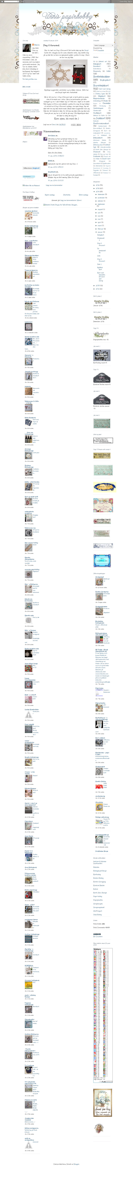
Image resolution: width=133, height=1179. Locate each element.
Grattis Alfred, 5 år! (36, 856)
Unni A (54, 125)
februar (101, 229)
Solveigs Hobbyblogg (29, 450)
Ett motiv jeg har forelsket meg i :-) (36, 1039)
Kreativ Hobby (100, 781)
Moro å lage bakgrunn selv (36, 439)
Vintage (95, 175)
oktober (101, 201)
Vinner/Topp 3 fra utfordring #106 (106, 822)
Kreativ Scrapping (101, 592)
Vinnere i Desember (106, 691)
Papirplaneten (100, 703)
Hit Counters (97, 937)
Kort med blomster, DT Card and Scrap (101, 277)
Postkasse (96, 156)
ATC (34, 982)
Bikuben (96, 867)
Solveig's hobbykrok (32, 980)
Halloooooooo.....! (30, 1122)
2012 (98, 289)
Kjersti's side (29, 615)
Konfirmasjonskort (36, 604)
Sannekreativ (29, 1019)
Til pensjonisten (101, 251)
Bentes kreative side (32, 337)
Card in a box (101, 91)
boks (108, 71)
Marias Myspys (30, 788)
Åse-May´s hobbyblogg (29, 950)
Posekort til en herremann (36, 971)
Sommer (35, 1142)
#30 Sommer (106, 706)
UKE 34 (35, 228)
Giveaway (102, 106)
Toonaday (105, 168)
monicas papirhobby (32, 569)
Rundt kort (106, 159)
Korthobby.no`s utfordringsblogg (101, 718)
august (100, 209)
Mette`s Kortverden (32, 482)
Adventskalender (36, 214)
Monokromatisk (105, 147)
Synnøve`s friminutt (29, 356)
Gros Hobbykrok (31, 867)
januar (100, 232)
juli (99, 213)
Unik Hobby (97, 915)
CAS (109, 91)
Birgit (86, 50)
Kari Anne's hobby (31, 543)
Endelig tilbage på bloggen (36, 501)
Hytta (103, 115)
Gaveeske (106, 103)
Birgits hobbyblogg (32, 757)
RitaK (50, 161)
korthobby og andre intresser (32, 286)
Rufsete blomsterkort (36, 274)
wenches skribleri (31, 211)
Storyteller (99, 802)
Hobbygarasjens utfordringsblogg (101, 634)
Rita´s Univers (30, 630)
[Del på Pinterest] (80, 125)
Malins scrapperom (31, 1128)
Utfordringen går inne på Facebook (106, 640)
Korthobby (97, 874)
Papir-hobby (97, 896)
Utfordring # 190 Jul (106, 742)
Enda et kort (35, 791)
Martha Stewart (99, 142)
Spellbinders (106, 163)
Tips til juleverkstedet (36, 653)
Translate (100, 51)
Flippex (95, 103)
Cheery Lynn (100, 94)
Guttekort (97, 113)
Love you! (36, 453)
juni (99, 216)
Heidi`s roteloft (30, 695)
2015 (98, 188)
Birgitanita (52, 172)
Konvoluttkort (97, 128)
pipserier (28, 386)
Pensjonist (96, 152)
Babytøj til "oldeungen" (36, 924)
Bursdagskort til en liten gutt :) (36, 910)
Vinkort (35, 776)
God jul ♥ (36, 617)
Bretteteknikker (101, 76)
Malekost (104, 135)
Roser (35, 545)
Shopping (102, 161)
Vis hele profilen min (30, 79)
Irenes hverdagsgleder (30, 679)
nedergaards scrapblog (29, 512)
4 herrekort (36, 954)
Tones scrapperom (31, 270)
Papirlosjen (99, 688)
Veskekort (105, 173)
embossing (97, 101)
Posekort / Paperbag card (36, 826)
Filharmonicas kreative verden (30, 874)
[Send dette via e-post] (72, 125)
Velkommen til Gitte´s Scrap (32, 402)
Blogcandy (97, 71)
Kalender (96, 121)
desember (101, 194)
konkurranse (103, 126)
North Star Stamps (102, 149)
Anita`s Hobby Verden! (30, 996)
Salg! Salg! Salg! (105, 785)
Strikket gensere (35, 937)
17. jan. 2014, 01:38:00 (56, 156)
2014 (98, 192)
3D (94, 61)
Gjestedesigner (98, 108)
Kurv (105, 131)
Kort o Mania (100, 738)
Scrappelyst (99, 577)
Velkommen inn (30, 528)
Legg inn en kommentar (54, 185)
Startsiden (66, 195)
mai (99, 219)
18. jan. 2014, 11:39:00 (55, 167)
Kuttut (95, 889)
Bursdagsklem (106, 595)
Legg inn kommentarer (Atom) (70, 200)
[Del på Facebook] (78, 125)
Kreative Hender (99, 885)
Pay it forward (101, 244)
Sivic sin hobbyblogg (29, 433)
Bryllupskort (105, 80)
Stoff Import (97, 911)
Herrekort (36, 1006)
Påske (97, 159)
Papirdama (29, 821)
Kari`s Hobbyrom (31, 584)
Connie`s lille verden (30, 773)
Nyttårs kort (100, 269)
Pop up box (104, 154)
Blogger (76, 1164)
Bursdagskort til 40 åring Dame (36, 292)
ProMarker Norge (101, 851)
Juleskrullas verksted (29, 1119)
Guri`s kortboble (31, 241)
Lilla (98, 256)
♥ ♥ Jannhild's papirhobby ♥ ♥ (30, 1083)
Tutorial (105, 170)
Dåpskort (36, 571)
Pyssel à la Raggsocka (29, 852)
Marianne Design (99, 140)
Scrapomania (100, 767)
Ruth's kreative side (32, 649)
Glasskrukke (97, 110)
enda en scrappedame (29, 1139)
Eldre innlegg (83, 195)
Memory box (97, 145)
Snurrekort (96, 163)
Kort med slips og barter (36, 422)
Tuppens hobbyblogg (29, 1004)
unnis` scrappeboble (29, 741)
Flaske (106, 101)
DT (109, 94)
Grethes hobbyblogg (32, 934)
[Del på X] (76, 125)
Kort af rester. (35, 1022)
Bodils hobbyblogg (31, 226)
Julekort (100, 118)
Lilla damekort (36, 244)
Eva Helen (51, 136)
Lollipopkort (96, 133)
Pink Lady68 (29, 724)
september (101, 204)
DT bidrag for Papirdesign (36, 487)
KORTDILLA (29, 966)
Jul (109, 115)
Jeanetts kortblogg (31, 372)
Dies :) (99, 264)
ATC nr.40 (34, 666)
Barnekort (96, 66)
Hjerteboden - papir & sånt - (102, 753)
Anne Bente (29, 836)
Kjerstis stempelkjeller (29, 558)
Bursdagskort (101, 85)
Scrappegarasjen (101, 607)
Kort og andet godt (31, 497)
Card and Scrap (104, 89)
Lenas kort (28, 322)
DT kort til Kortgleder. (36, 532)
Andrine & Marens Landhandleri (99, 862)
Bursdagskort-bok (36, 745)
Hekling (95, 115)
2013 (98, 286)
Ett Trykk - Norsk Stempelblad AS (101, 650)
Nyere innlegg (50, 195)
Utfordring (96, 173)
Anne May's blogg (31, 664)
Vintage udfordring (102, 817)
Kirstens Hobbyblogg (29, 466)
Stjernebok (99, 166)
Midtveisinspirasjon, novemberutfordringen (102, 758)
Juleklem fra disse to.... (36, 471)
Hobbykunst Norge (100, 871)
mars (100, 226)
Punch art (107, 156)
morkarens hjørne (31, 920)
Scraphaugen (98, 904)
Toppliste (96, 170)
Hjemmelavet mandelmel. (36, 391)
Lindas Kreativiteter (32, 710)
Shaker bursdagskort (106, 770)
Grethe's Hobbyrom (32, 1034)
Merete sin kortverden (29, 600)
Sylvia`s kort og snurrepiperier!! (31, 804)
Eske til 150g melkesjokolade (36, 260)
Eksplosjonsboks (99, 98)
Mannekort (97, 138)
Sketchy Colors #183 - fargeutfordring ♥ (36, 1089)
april (99, 222)
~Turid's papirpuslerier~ (30, 1050)
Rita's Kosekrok (30, 418)
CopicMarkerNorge (102, 835)
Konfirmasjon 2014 (36, 1054)
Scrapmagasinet (98, 907)
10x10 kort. (35, 698)
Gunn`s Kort (29, 905)
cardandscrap (100, 796)
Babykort (97, 64)
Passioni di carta (31, 1100)
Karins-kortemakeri (32, 255)
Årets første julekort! (35, 879)
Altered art (103, 62)
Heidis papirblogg (31, 890)
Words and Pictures (32, 301)
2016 (98, 185)
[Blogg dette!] (74, 125)
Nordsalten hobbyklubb (99, 622)
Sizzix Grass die (106, 805)
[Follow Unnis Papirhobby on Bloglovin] (32, 169)
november (101, 198)
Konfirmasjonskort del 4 (36, 376)
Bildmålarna (97, 69)
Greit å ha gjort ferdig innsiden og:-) (36, 730)
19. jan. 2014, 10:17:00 (56, 181)
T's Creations (29, 1065)
